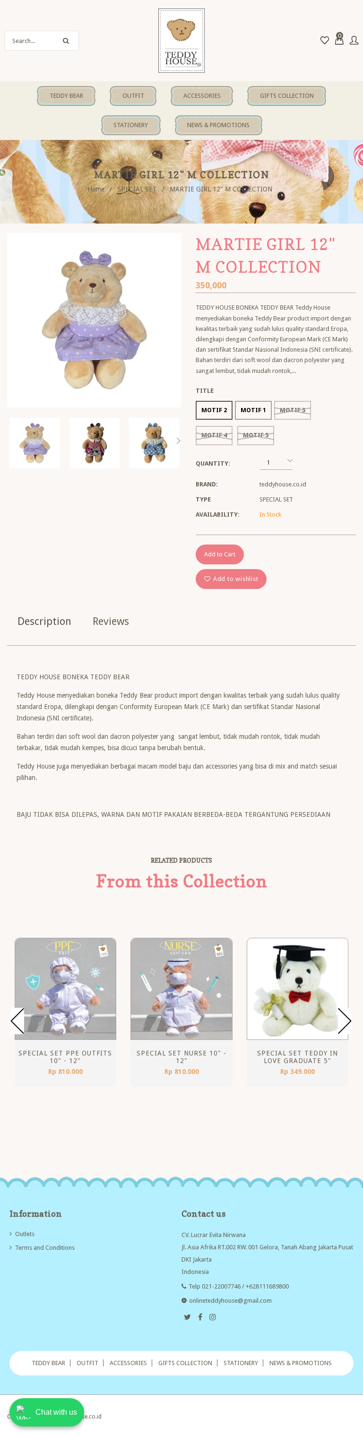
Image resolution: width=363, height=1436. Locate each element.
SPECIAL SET (137, 189)
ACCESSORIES (128, 1363)
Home (95, 189)
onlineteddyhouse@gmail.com (230, 1300)
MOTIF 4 (214, 435)
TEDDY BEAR (48, 1363)
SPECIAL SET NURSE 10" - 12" (181, 1056)
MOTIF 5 (255, 435)
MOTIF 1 (253, 410)
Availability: (218, 514)
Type (203, 499)
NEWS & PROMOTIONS (300, 1363)
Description (44, 621)
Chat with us (56, 1412)
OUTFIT (87, 1363)
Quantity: (213, 463)
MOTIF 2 (214, 410)
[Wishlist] (324, 41)
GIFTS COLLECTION (185, 1363)
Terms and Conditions (45, 1247)
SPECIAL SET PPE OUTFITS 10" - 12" (65, 1056)
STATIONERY (241, 1363)
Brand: (207, 484)
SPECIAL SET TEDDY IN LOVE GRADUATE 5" (297, 1056)
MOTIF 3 (292, 410)
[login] (354, 41)
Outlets (25, 1233)
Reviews (111, 621)
